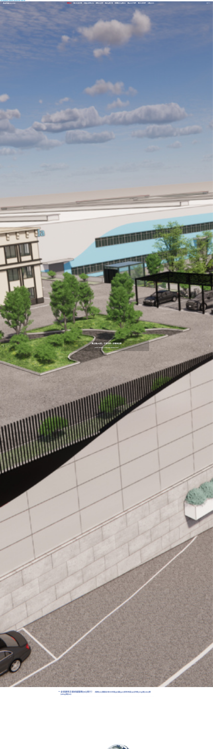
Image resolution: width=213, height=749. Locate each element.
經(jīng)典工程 (109, 3)
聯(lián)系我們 (142, 3)
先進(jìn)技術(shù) (89, 3)
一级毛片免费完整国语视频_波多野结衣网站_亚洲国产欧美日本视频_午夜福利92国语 (12, 0)
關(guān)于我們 (132, 3)
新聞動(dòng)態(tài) (120, 3)
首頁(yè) (69, 3)
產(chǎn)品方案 (77, 3)
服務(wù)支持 (99, 3)
